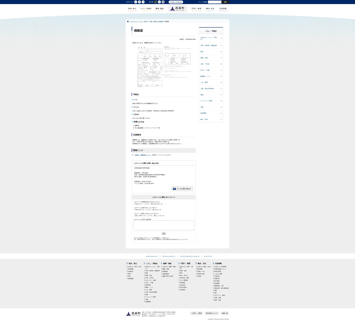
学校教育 (182, 282)
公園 (201, 107)
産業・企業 (217, 300)
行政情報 (218, 263)
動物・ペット (149, 287)
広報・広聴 (217, 297)
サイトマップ (208, 256)
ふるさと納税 (218, 274)
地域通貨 (203, 113)
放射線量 (130, 278)
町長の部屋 (217, 271)
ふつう (147, 204)
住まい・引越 (204, 70)
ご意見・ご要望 (196, 313)
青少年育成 (183, 287)
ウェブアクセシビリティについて (189, 256)
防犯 (129, 274)
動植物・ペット (205, 76)
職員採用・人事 (218, 285)
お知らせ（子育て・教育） (186, 267)
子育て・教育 (185, 263)
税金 (201, 51)
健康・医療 (166, 269)
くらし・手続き (143, 21)
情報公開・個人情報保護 (221, 288)
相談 (201, 95)
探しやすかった (140, 215)
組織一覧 (225, 313)
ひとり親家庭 (184, 280)
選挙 (215, 290)
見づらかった (157, 209)
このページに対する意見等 (142, 219)
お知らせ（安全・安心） (135, 266)
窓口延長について (212, 313)
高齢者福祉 (166, 274)
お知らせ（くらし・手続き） (208, 38)
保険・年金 (204, 58)
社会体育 (182, 285)
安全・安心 (133, 263)
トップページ (133, 21)
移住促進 (148, 285)
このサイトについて (152, 256)
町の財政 (217, 281)
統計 (215, 293)
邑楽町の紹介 (201, 274)
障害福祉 (165, 271)
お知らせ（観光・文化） (204, 266)
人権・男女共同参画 (207, 88)
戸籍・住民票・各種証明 (156, 21)
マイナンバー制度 (206, 101)
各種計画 (217, 278)
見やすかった (139, 209)
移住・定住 (204, 119)
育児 (181, 273)
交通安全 (130, 271)
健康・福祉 (167, 263)
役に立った (139, 204)
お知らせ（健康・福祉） (170, 266)
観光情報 (199, 269)
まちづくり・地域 (150, 280)
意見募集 (217, 283)
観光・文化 (202, 263)
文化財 (199, 276)
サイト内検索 (202, 2)
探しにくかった (159, 215)
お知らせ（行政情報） (220, 266)
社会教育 (182, 289)
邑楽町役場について (220, 269)
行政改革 (217, 276)
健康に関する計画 (168, 276)
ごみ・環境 (204, 82)
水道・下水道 (204, 64)
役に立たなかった (157, 204)
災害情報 (130, 269)
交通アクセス (201, 271)
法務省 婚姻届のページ (143, 155)
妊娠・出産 (183, 270)
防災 (129, 276)
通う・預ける (184, 275)
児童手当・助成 (184, 278)
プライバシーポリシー (168, 256)
